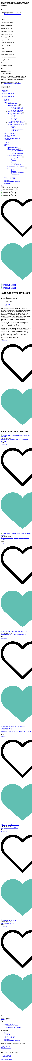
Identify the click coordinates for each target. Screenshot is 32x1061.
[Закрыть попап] (9, 87)
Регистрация (10, 93)
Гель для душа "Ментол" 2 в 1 (9, 828)
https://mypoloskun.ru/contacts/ (12, 14)
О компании (7, 1034)
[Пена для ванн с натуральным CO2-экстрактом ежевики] (16, 435)
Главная (6, 1033)
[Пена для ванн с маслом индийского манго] (16, 631)
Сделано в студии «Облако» (7, 1059)
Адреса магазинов (9, 1036)
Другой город (7, 73)
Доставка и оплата (9, 1037)
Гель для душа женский (7, 923)
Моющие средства (9, 1024)
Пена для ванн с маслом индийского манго (13, 634)
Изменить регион (5, 71)
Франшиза (7, 1039)
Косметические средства (11, 1025)
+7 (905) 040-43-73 (6, 1046)
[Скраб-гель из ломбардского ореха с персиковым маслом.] (16, 534)
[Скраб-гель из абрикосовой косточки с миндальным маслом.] (16, 727)
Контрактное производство (12, 1040)
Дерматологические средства (12, 1027)
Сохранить (4, 87)
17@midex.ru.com (6, 1048)
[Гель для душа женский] (16, 920)
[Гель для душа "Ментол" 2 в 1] (16, 825)
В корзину (4, 340)
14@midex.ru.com (6, 1056)
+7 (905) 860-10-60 (6, 1055)
